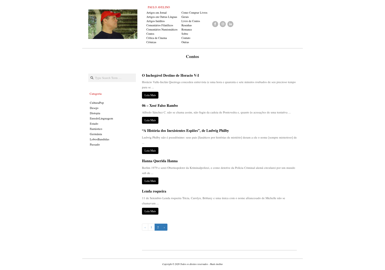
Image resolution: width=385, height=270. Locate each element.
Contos (150, 34)
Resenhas (186, 25)
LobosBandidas (99, 139)
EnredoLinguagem (101, 118)
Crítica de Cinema (156, 38)
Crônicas (151, 42)
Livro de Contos (190, 21)
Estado (94, 123)
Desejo (94, 108)
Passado (95, 144)
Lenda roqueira (154, 191)
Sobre (184, 34)
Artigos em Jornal (156, 12)
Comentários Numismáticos (161, 29)
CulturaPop (97, 103)
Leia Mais (150, 95)
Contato (185, 38)
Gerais (185, 17)
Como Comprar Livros (194, 12)
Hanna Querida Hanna (160, 160)
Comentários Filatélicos (159, 25)
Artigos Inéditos (155, 21)
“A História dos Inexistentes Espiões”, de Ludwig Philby (185, 130)
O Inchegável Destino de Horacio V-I (170, 75)
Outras (185, 42)
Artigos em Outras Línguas (161, 17)
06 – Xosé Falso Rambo (160, 105)
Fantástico (96, 129)
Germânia (96, 134)
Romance (186, 29)
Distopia (95, 113)
